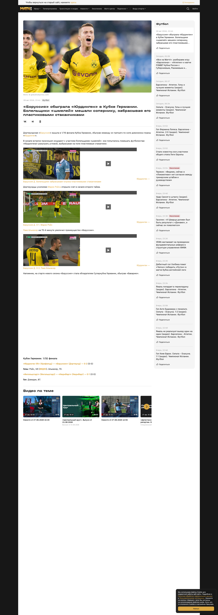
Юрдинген (30, 135)
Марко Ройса (54, 187)
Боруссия (45, 133)
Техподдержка (189, 2)
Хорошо (196, 609)
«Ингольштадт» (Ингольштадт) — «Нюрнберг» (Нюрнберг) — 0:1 (56, 374)
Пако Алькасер (30, 230)
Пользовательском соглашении (192, 598)
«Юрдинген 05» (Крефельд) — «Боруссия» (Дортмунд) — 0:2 (55, 363)
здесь (73, 2)
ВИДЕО (43, 369)
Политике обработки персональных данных (195, 596)
